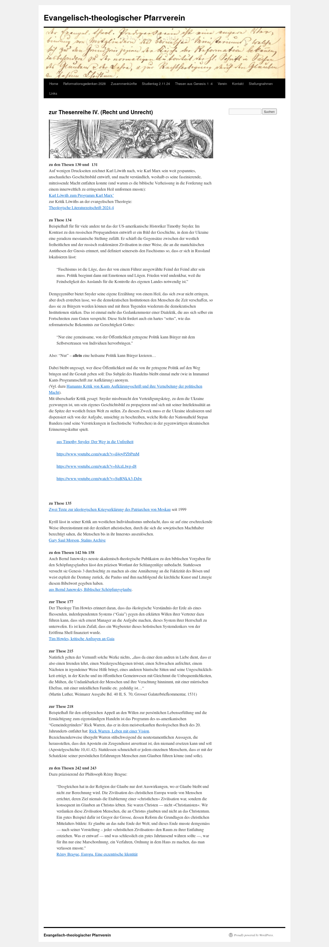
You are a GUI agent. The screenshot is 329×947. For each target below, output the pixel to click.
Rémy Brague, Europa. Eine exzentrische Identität (97, 854)
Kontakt (238, 83)
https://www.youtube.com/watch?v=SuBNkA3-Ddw (99, 478)
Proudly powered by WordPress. (254, 935)
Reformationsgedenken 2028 (84, 83)
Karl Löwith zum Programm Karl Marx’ (81, 195)
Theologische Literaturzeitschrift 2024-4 (81, 207)
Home (53, 83)
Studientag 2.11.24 (156, 83)
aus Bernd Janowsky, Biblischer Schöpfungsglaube (90, 589)
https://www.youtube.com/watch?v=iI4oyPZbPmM (98, 453)
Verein (222, 83)
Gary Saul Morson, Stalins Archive (77, 540)
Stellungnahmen (261, 83)
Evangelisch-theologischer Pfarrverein (114, 17)
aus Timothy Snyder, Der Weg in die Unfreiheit (95, 441)
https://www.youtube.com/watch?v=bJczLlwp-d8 (96, 466)
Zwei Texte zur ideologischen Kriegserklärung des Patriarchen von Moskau (110, 509)
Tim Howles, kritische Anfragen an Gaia (81, 638)
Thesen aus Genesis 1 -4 (194, 83)
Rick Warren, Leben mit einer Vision (119, 731)
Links (53, 93)
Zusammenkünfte (124, 83)
